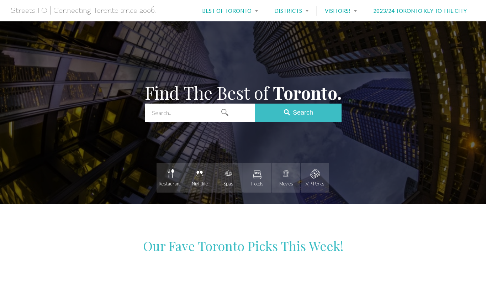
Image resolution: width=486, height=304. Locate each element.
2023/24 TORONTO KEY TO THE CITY (420, 10)
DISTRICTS (288, 10)
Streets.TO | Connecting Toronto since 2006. (83, 10)
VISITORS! (337, 10)
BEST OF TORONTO (227, 10)
